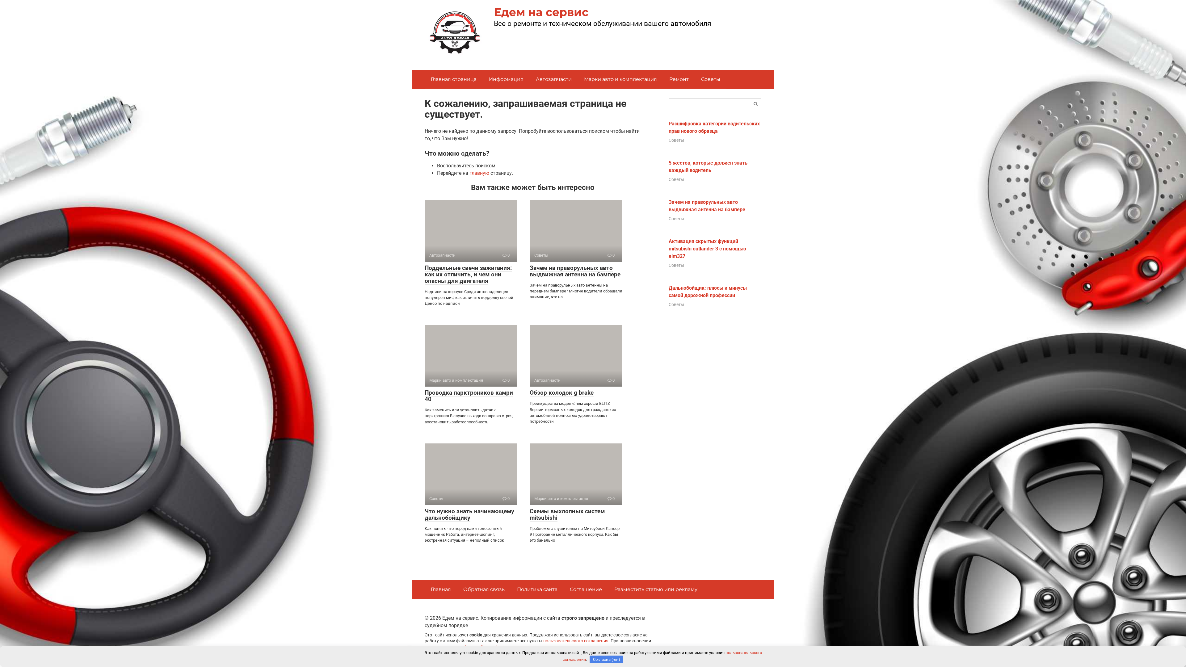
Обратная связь (484, 589)
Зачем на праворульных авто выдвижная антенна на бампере (575, 271)
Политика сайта (537, 589)
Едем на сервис (541, 12)
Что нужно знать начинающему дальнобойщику (469, 514)
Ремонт (679, 79)
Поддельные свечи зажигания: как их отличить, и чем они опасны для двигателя (468, 274)
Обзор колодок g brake (562, 392)
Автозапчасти (554, 79)
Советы (710, 79)
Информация (506, 79)
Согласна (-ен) (606, 659)
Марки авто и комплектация (620, 79)
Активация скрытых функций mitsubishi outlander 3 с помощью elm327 (707, 248)
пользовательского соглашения (575, 641)
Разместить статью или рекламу (655, 589)
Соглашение (586, 589)
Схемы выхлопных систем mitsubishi (567, 514)
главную (479, 173)
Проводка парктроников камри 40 (469, 396)
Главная (441, 589)
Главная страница (454, 79)
